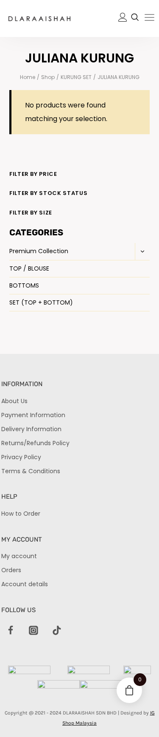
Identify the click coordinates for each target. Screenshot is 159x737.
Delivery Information (31, 429)
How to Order (20, 513)
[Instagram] (34, 630)
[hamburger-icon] (149, 19)
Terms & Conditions (30, 471)
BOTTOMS (24, 285)
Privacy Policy (21, 457)
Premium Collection (38, 251)
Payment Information (33, 415)
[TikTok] (56, 630)
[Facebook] (10, 630)
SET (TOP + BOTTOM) (41, 302)
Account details (24, 584)
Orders (11, 570)
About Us (14, 401)
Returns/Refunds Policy (35, 443)
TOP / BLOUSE (29, 268)
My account (19, 556)
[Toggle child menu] (142, 251)
